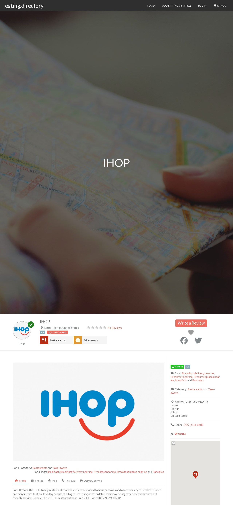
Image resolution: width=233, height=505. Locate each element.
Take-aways (90, 340)
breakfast (53, 471)
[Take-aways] (78, 340)
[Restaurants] (44, 340)
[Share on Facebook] (184, 340)
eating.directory (24, 5)
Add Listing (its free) (176, 5)
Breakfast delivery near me (76, 471)
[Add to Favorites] (191, 333)
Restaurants (57, 340)
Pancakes (158, 471)
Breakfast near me (105, 471)
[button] (195, 474)
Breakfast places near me (132, 471)
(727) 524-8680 (194, 424)
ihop (22, 343)
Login (202, 5)
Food (151, 5)
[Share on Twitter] (198, 340)
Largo (221, 5)
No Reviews (114, 327)
